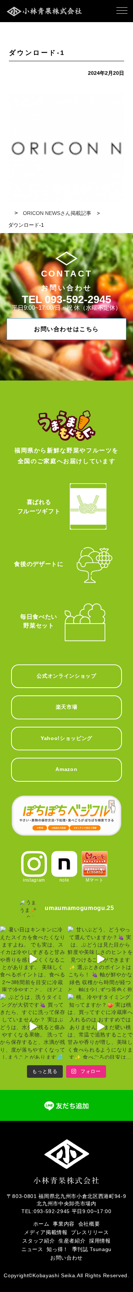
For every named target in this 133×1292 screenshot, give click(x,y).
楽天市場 (67, 707)
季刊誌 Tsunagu (92, 1249)
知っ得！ (57, 1249)
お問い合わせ (66, 1258)
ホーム (41, 1224)
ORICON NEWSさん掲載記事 (57, 213)
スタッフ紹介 (38, 1241)
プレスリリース (90, 1232)
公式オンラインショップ (66, 676)
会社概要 (89, 1224)
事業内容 (64, 1224)
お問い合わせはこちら (66, 329)
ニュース (32, 1249)
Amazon (66, 769)
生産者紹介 (71, 1241)
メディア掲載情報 (45, 1232)
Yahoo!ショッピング (66, 738)
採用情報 (100, 1241)
